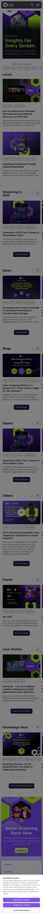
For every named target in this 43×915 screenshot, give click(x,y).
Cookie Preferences (21, 910)
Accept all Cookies (22, 905)
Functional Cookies (21, 900)
